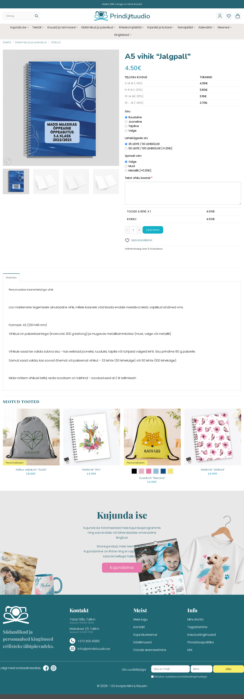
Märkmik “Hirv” (91, 470)
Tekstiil (36, 27)
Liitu (228, 669)
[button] (237, 16)
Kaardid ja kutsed (159, 27)
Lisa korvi (152, 230)
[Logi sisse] (219, 15)
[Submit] (36, 16)
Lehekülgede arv (136, 138)
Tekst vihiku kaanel (138, 178)
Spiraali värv (133, 156)
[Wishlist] (229, 16)
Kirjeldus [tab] (11, 277)
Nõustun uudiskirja (180, 676)
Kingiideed (121, 35)
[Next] (112, 107)
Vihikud (55, 42)
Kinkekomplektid (130, 27)
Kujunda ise (18, 27)
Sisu (127, 111)
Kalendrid (205, 27)
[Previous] (9, 107)
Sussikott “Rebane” (152, 478)
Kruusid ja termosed (61, 27)
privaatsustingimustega (192, 676)
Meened (223, 27)
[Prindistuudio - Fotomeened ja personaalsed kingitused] (122, 16)
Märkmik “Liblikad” (213, 470)
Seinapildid (185, 27)
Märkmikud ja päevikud (97, 27)
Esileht (7, 42)
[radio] (134, 471)
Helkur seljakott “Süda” (31, 470)
